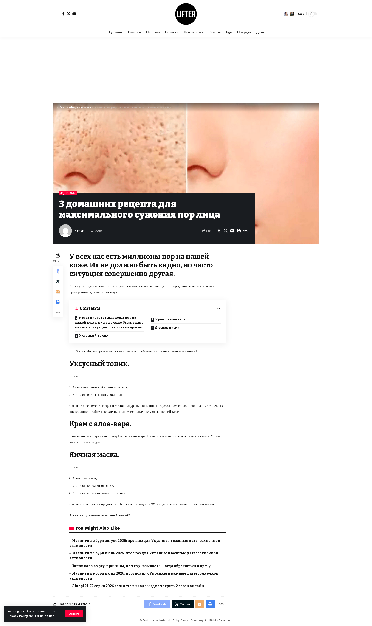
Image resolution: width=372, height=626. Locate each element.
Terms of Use (44, 616)
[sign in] (56, 14)
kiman (79, 231)
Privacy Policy (18, 616)
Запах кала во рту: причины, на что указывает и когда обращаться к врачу (141, 566)
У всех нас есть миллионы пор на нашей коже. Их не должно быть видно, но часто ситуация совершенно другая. (109, 322)
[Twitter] (68, 13)
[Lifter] (186, 14)
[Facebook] (63, 13)
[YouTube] (74, 13)
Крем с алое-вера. (170, 319)
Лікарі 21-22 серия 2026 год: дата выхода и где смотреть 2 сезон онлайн (138, 586)
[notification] (286, 14)
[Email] (232, 230)
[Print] (239, 230)
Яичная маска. (167, 327)
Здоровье (67, 193)
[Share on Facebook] (219, 230)
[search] (292, 14)
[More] (245, 230)
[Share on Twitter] (225, 230)
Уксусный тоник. (94, 335)
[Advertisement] (186, 69)
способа (85, 351)
